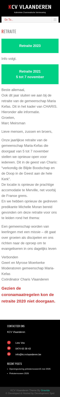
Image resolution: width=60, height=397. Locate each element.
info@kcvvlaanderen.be (28, 354)
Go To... (9, 19)
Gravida (45, 390)
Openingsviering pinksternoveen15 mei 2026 (30, 369)
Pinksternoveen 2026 (19, 373)
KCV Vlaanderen (30, 7)
